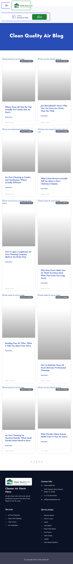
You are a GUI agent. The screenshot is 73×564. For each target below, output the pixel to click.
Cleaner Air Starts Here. (15, 490)
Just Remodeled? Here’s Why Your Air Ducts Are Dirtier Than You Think (54, 108)
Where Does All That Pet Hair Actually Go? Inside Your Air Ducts (18, 110)
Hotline (19, 16)
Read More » (9, 117)
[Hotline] (14, 17)
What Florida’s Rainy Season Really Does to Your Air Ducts (54, 435)
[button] (6, 5)
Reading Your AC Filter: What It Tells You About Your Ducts (18, 344)
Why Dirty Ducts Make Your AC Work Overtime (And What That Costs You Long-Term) (53, 274)
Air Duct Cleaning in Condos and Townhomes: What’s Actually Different (18, 180)
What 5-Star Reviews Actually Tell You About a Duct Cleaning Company (54, 181)
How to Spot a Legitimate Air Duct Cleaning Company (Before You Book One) (18, 254)
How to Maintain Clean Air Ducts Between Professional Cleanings (53, 368)
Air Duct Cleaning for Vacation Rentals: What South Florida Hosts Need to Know (18, 438)
